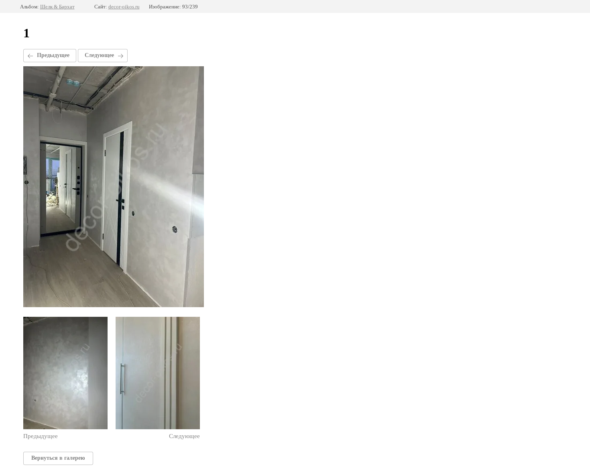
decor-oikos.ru (124, 7)
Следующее (99, 55)
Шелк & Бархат (57, 7)
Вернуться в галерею (58, 458)
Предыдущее (53, 55)
